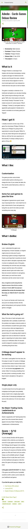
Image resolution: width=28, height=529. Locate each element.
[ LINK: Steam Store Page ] (9, 497)
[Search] (26, 2)
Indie (22, 501)
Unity (19, 503)
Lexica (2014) (8, 488)
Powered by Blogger (15, 527)
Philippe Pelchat (6, 503)
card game (17, 501)
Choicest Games (8, 2)
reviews (14, 503)
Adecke (4, 501)
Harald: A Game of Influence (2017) (14, 491)
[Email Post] (3, 499)
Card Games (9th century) (12, 486)
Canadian (10, 501)
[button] (3, 24)
